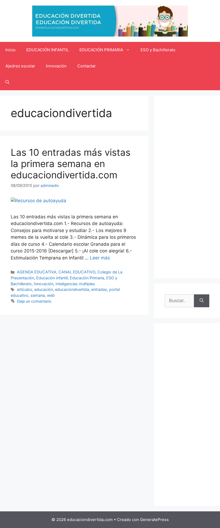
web (51, 295)
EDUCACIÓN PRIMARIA (101, 49)
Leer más (100, 258)
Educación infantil (52, 278)
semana (38, 295)
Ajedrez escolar (20, 65)
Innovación (56, 65)
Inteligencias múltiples (75, 283)
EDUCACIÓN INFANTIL (47, 49)
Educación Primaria (87, 278)
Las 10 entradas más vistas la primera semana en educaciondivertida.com (70, 163)
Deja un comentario (34, 301)
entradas (99, 289)
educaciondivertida (72, 289)
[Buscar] (201, 300)
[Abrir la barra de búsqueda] (7, 82)
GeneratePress (154, 519)
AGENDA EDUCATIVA (36, 272)
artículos (24, 289)
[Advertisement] (187, 186)
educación (43, 289)
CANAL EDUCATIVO (76, 272)
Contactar (86, 65)
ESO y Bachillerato (158, 49)
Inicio (10, 49)
